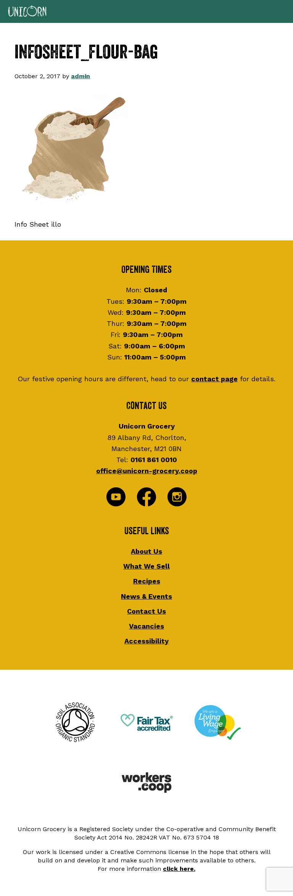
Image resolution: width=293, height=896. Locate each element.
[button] (146, 11)
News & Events (146, 596)
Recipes (146, 581)
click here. (179, 868)
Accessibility (146, 641)
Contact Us (146, 611)
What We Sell (146, 566)
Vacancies (146, 626)
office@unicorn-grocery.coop (146, 471)
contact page (214, 379)
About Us (146, 551)
